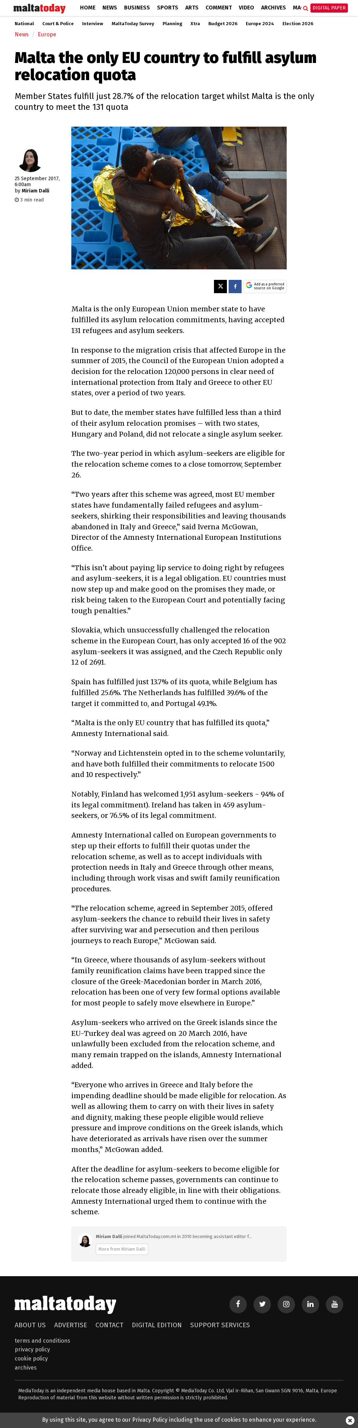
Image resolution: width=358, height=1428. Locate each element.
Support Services (220, 1325)
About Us (30, 1325)
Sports (167, 7)
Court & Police (58, 24)
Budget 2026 (222, 24)
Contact (109, 1325)
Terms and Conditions (42, 1340)
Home (87, 7)
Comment (219, 7)
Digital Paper (329, 8)
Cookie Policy (31, 1358)
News (109, 7)
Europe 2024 (260, 24)
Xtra (195, 24)
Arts (192, 7)
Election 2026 (297, 24)
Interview (92, 24)
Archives (273, 7)
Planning (172, 24)
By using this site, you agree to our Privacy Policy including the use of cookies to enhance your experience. (179, 1419)
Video (246, 7)
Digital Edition (157, 1325)
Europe (47, 34)
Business (137, 7)
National (24, 24)
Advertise (70, 1325)
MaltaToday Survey (133, 24)
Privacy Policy (32, 1349)
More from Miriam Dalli (122, 1249)
